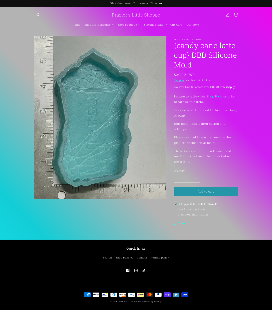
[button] (38, 15)
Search (107, 257)
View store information (193, 214)
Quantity (179, 171)
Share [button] (182, 223)
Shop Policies (216, 96)
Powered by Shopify (152, 301)
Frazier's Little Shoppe (130, 301)
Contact (142, 257)
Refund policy (160, 257)
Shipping (179, 80)
